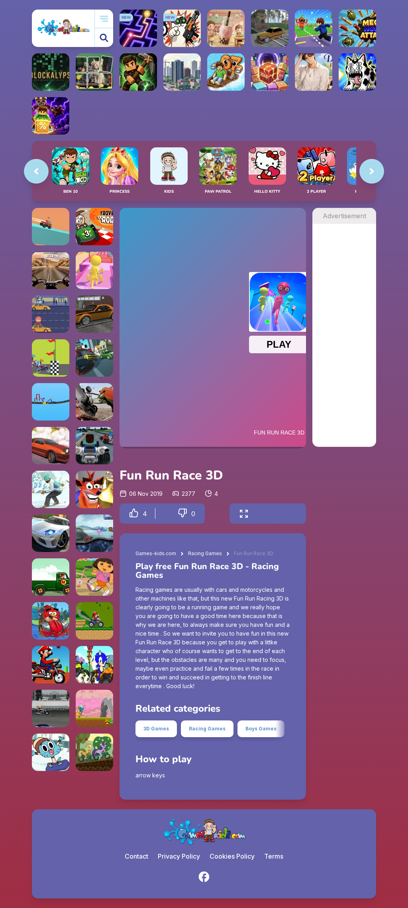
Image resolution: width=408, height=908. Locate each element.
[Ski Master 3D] (50, 489)
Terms (273, 856)
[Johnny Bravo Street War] (50, 708)
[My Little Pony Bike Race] (94, 752)
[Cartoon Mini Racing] (94, 358)
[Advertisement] (344, 343)
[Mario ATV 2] (94, 621)
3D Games (156, 729)
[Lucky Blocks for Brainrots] (50, 116)
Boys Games (261, 729)
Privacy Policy (179, 856)
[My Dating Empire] (313, 72)
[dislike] (182, 513)
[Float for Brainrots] (226, 72)
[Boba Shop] (226, 28)
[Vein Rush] (138, 72)
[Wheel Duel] (50, 226)
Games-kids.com (155, 553)
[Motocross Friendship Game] (50, 358)
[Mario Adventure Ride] (50, 577)
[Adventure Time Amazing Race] (94, 708)
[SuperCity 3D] (182, 72)
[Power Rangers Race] (94, 533)
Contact (136, 856)
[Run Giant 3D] (94, 270)
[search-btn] (104, 37)
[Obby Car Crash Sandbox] (269, 28)
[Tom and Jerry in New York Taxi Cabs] (50, 314)
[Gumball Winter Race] (50, 752)
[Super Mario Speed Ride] (50, 664)
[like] (134, 513)
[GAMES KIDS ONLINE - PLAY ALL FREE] (63, 28)
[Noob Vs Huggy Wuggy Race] (94, 445)
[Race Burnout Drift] (94, 314)
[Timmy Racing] (94, 226)
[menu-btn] (104, 19)
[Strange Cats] (357, 72)
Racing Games (205, 553)
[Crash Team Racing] (94, 489)
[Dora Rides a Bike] (94, 577)
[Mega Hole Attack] (357, 28)
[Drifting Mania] (50, 445)
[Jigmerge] (94, 72)
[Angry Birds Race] (50, 621)
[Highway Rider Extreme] (50, 270)
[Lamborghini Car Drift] (50, 533)
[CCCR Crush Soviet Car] (94, 402)
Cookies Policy (232, 856)
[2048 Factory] (269, 72)
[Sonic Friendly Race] (94, 664)
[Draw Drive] (50, 402)
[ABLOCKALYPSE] (50, 72)
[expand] (244, 513)
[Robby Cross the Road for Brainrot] (313, 28)
